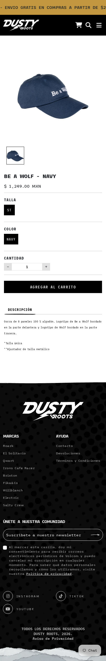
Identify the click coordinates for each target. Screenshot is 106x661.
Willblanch (13, 490)
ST (9, 210)
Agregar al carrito (53, 286)
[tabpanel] (53, 337)
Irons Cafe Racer (19, 468)
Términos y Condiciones (78, 460)
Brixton (10, 475)
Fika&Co (10, 482)
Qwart (8, 460)
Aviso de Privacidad (53, 639)
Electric (11, 497)
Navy (11, 239)
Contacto (64, 445)
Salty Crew (13, 505)
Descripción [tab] (20, 309)
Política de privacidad (49, 573)
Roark (8, 445)
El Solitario (14, 453)
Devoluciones (68, 453)
